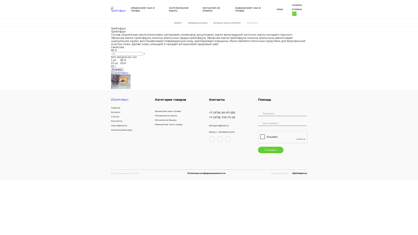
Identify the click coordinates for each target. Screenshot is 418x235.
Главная (167, 23)
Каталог (178, 23)
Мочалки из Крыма (211, 9)
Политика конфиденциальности (206, 173)
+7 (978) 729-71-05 (222, 117)
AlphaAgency (299, 173)
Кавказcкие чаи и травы (248, 9)
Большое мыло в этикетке (227, 23)
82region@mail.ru (219, 126)
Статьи (115, 117)
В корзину (117, 69)
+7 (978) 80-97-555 (222, 112)
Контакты (116, 121)
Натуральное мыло (179, 9)
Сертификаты (119, 126)
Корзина (297, 5)
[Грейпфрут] (120, 72)
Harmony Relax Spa (121, 130)
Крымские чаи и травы (143, 9)
